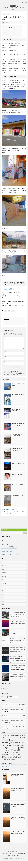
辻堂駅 (4, 759)
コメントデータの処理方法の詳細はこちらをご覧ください (14, 373)
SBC (3, 745)
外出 (3, 590)
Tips (6, 748)
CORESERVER (4, 688)
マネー (3, 579)
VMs (24, 748)
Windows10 (15, 750)
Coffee (6, 737)
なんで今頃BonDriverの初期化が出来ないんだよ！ (13, 709)
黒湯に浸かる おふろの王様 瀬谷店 (17, 449)
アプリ (3, 569)
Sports (22, 745)
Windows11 (7, 752)
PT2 (23, 737)
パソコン (4, 572)
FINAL (8, 706)
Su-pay (3, 748)
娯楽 (5, 310)
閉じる (13, 27)
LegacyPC (17, 737)
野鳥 (8, 759)
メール (6, 356)
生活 (3, 597)
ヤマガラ (12, 754)
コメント (6, 336)
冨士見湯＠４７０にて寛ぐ (17, 495)
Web (3, 562)
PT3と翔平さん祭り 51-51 (18, 394)
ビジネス (4, 576)
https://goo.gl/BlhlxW (8, 288)
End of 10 (10, 737)
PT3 (3, 740)
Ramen (12, 740)
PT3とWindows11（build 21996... (18, 638)
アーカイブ (4, 697)
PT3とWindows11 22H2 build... (17, 674)
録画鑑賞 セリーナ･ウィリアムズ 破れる (18, 424)
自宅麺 (19, 757)
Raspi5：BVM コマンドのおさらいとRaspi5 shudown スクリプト (18, 804)
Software (17, 745)
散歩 (8, 757)
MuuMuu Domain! (6, 687)
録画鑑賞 (13, 759)
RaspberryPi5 (7, 742)
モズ (9, 754)
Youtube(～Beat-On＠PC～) (8, 551)
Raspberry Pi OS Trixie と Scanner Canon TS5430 (18, 832)
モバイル (4, 583)
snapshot (9, 745)
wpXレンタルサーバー (7, 766)
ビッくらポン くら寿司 (17, 485)
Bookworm (15, 735)
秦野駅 (13, 310)
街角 (3, 601)
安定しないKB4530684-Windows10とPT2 (11, 715)
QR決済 (6, 740)
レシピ (3, 587)
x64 (17, 752)
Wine (14, 752)
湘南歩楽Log (14, 6)
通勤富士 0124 (10, 509)
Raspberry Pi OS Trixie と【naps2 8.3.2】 (17, 774)
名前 (5, 351)
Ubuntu (14, 748)
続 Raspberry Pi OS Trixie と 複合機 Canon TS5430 (17, 789)
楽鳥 (11, 757)
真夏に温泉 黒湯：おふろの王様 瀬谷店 (17, 435)
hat (13, 737)
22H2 (8, 735)
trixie (10, 748)
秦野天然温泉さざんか (9, 32)
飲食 (3, 604)
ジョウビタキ (5, 754)
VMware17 (8, 750)
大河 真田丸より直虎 (17, 474)
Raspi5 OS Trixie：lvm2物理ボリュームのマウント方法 (18, 818)
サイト (5, 361)
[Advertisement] (12, 522)
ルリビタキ (18, 754)
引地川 (4, 757)
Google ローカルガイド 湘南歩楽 (9, 548)
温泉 (9, 310)
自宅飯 (15, 757)
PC (20, 737)
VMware (4, 750)
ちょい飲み (4, 565)
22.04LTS (4, 735)
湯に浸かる (6, 30)
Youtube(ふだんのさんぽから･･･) (9, 554)
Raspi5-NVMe (18, 742)
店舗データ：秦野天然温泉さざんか (12, 34)
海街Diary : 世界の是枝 (18, 463)
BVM (3, 737)
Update (20, 748)
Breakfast (22, 735)
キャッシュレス (21, 752)
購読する (5, 529)
